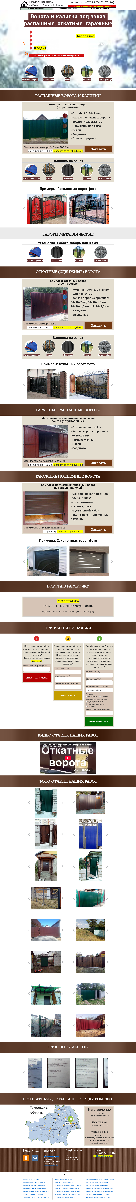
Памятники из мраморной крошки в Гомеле (67, 1188)
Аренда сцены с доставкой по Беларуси (34, 1182)
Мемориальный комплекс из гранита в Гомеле (68, 1185)
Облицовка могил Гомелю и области (65, 1197)
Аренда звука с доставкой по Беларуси (34, 1185)
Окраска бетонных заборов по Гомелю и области (100, 1179)
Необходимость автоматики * (97, 699)
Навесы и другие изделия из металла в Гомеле (99, 1188)
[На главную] (24, 7)
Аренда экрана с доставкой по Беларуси (34, 1188)
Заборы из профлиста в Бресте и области (98, 1194)
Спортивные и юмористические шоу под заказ (36, 1197)
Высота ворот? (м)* (93, 672)
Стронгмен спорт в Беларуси (31, 1179)
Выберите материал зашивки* (97, 686)
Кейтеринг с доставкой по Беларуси (33, 1194)
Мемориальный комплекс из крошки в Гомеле (67, 1191)
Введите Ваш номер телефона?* (98, 709)
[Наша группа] (35, 1160)
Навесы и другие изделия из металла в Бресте (99, 1191)
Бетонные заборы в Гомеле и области (97, 1182)
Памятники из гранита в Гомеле (64, 1182)
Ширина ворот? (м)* (93, 679)
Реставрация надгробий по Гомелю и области (67, 1194)
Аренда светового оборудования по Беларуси (36, 1191)
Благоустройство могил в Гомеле (64, 1179)
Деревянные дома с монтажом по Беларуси (98, 1197)
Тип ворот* (90, 694)
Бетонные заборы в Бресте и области (97, 1185)
